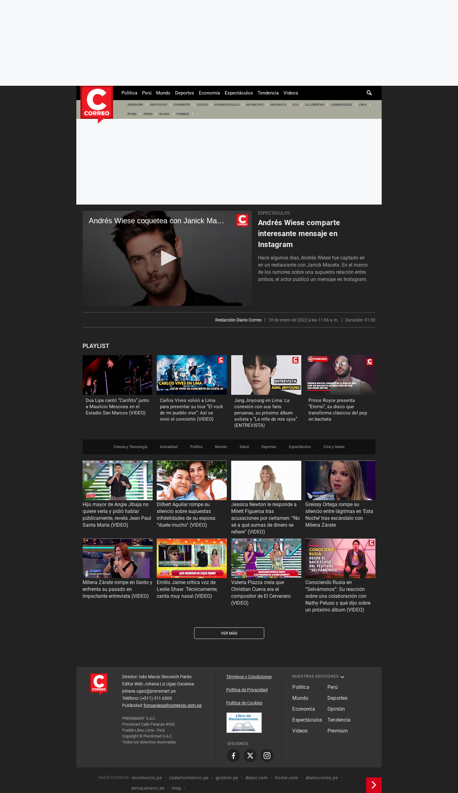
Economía (209, 93)
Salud (244, 447)
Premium (337, 731)
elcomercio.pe (146, 778)
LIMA (363, 104)
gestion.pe (227, 778)
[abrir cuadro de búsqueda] (369, 93)
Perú (146, 93)
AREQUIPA (135, 104)
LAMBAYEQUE (341, 104)
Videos (291, 93)
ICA (295, 104)
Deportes (184, 93)
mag (176, 788)
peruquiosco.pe (148, 788)
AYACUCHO (158, 104)
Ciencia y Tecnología (130, 447)
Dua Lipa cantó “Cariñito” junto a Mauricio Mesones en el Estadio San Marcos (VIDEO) (117, 407)
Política (129, 93)
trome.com (286, 778)
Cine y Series (334, 447)
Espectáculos (239, 93)
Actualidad (169, 447)
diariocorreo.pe (322, 778)
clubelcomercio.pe (189, 778)
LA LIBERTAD (315, 104)
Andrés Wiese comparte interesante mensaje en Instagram (299, 233)
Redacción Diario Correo (238, 320)
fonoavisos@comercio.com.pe (172, 705)
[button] (167, 258)
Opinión (336, 709)
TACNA (164, 114)
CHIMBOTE (182, 104)
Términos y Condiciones (249, 676)
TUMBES (182, 114)
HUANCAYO (255, 104)
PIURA (132, 114)
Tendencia (268, 93)
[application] (167, 258)
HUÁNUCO (278, 104)
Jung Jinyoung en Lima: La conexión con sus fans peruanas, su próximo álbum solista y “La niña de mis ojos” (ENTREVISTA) (265, 413)
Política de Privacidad (247, 689)
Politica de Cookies (244, 702)
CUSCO (202, 104)
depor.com (256, 778)
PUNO (148, 114)
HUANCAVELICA (227, 104)
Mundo (163, 93)
